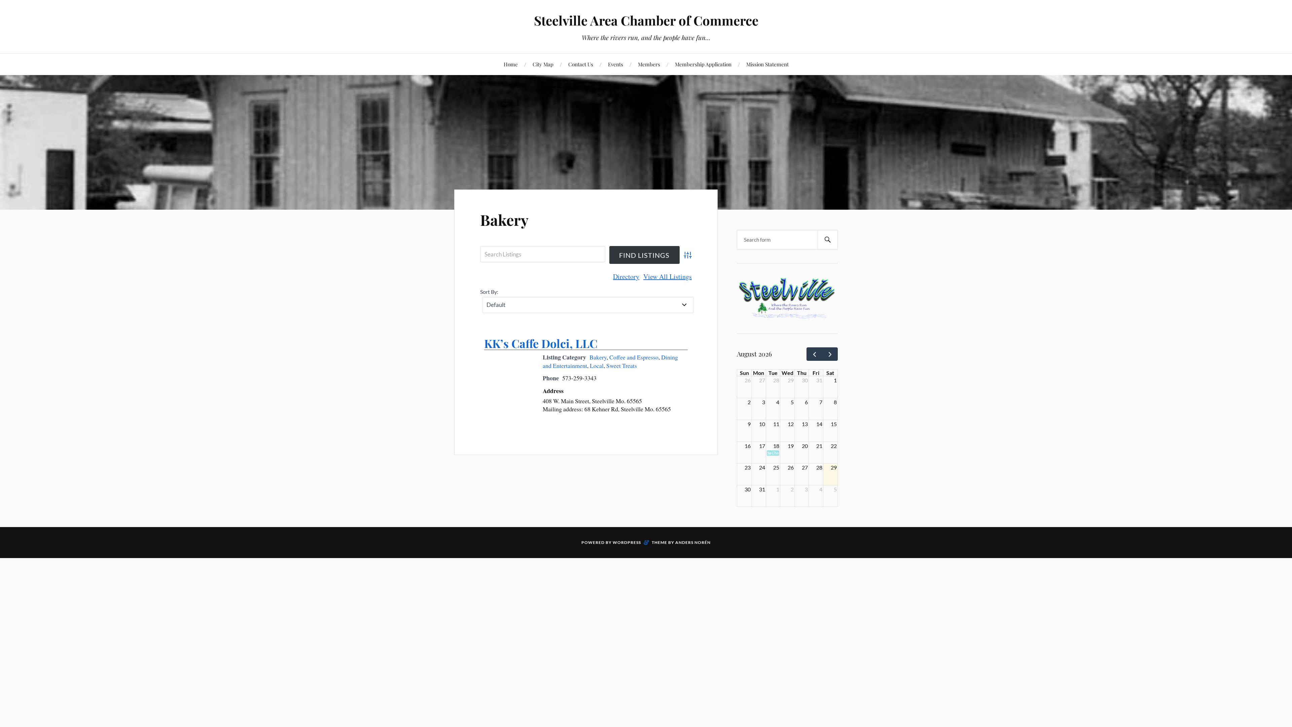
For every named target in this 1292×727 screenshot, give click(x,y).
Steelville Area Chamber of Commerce (646, 20)
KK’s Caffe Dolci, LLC (541, 343)
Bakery (504, 220)
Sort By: (489, 291)
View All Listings (667, 276)
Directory (626, 276)
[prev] (814, 354)
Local (597, 365)
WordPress (627, 542)
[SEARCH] (828, 240)
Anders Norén (693, 542)
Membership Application (703, 64)
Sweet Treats (621, 365)
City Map (543, 64)
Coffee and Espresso (633, 357)
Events (615, 64)
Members (649, 64)
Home (511, 64)
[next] (830, 354)
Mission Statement (767, 64)
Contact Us (580, 64)
